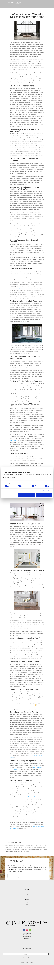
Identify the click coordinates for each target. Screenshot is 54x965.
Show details (46, 490)
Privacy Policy (27, 907)
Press (27, 902)
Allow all (44, 495)
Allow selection (27, 495)
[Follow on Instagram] (27, 930)
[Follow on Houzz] (30, 930)
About (27, 897)
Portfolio (27, 899)
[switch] (20, 486)
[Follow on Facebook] (24, 930)
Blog (27, 904)
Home (27, 894)
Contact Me (12, 876)
